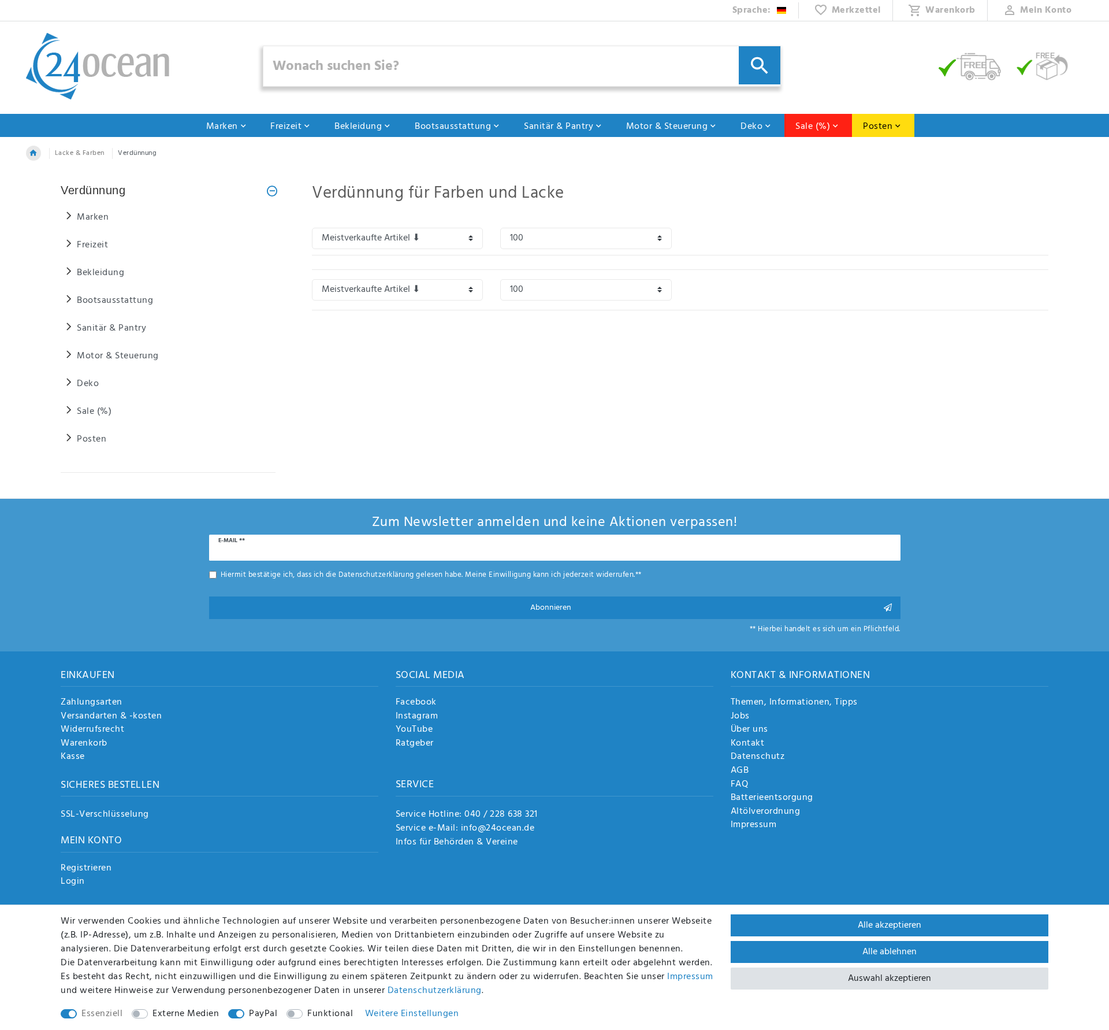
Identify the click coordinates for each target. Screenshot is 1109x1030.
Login (73, 882)
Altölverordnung (766, 812)
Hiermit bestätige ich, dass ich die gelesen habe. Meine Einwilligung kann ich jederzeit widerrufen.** (431, 574)
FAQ (740, 785)
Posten (877, 126)
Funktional (330, 1014)
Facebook (416, 703)
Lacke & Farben (80, 153)
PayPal (263, 1014)
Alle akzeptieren (889, 925)
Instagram (417, 717)
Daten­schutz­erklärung (435, 990)
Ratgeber (415, 744)
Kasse (73, 757)
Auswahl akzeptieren (889, 978)
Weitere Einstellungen (412, 1014)
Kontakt (748, 744)
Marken (222, 126)
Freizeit (286, 126)
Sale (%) (812, 126)
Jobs (740, 717)
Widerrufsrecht (92, 730)
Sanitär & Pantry (558, 126)
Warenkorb (84, 744)
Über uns (749, 730)
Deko (751, 126)
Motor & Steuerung (667, 126)
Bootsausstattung (453, 126)
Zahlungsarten (91, 703)
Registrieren (86, 869)
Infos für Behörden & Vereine (457, 842)
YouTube (414, 730)
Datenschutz (758, 757)
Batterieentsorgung (772, 798)
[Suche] (759, 65)
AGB (740, 771)
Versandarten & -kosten (111, 717)
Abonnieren (550, 607)
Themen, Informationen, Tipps (794, 703)
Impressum (754, 825)
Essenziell (101, 1014)
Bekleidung (358, 126)
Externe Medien (185, 1014)
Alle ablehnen (889, 951)
